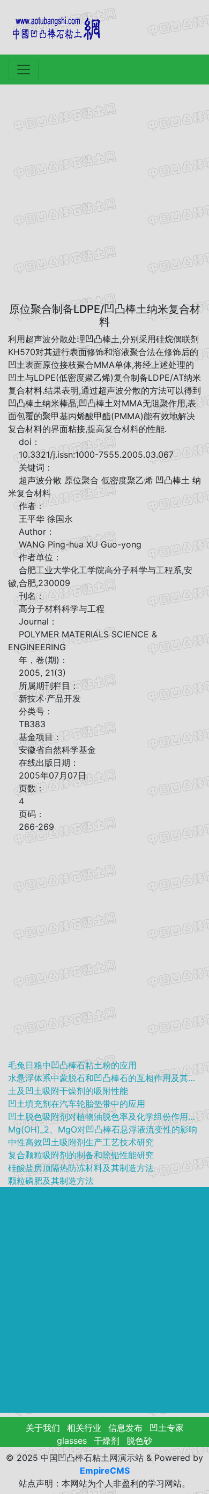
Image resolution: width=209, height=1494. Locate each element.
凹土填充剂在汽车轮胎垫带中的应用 (76, 1103)
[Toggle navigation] (24, 69)
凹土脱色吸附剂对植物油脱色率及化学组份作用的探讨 (104, 1116)
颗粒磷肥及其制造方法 (51, 1180)
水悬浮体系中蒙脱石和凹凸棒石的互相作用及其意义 (104, 1078)
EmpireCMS (105, 1470)
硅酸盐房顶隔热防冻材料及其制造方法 (81, 1167)
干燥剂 (107, 1440)
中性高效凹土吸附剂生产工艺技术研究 (81, 1142)
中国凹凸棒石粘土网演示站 (92, 1457)
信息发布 (125, 1427)
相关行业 (84, 1427)
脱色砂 (139, 1440)
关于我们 (43, 1427)
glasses (72, 1440)
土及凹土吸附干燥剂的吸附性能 (68, 1090)
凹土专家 (167, 1427)
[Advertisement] (104, 194)
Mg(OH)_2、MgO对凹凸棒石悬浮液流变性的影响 (102, 1129)
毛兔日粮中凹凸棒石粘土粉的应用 (72, 1065)
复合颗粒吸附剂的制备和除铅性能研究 (81, 1155)
